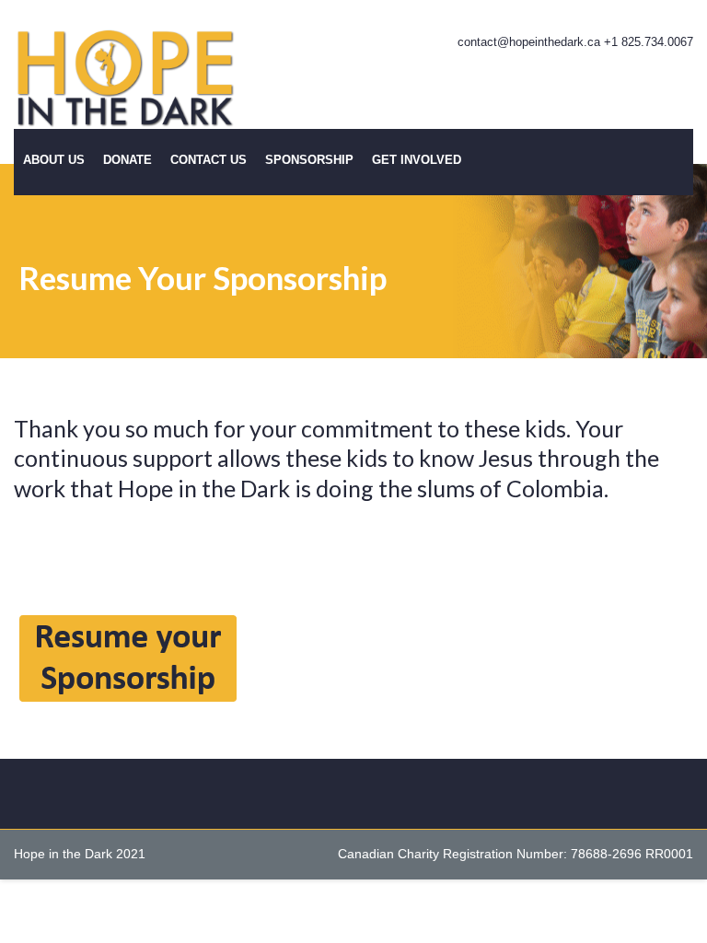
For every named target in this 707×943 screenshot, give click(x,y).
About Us (54, 160)
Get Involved (416, 160)
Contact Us (208, 160)
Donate (127, 160)
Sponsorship (309, 160)
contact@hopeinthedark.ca (529, 42)
